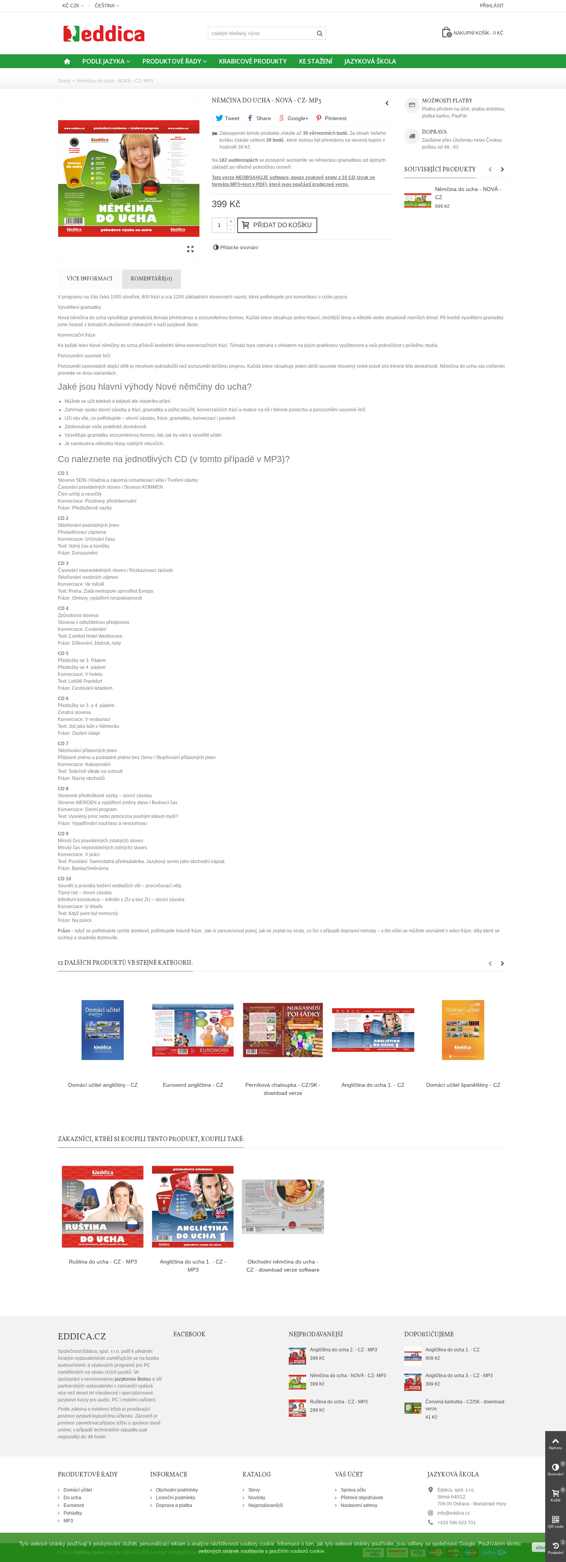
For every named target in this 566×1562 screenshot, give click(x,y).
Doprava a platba (173, 1505)
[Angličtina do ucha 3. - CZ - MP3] (413, 1381)
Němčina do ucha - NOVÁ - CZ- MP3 (348, 1375)
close (543, 1547)
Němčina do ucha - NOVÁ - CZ (468, 193)
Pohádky (72, 1513)
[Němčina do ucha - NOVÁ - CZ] (417, 200)
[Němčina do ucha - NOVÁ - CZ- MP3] (129, 179)
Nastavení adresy (358, 1505)
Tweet (231, 118)
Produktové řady (171, 61)
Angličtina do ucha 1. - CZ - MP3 (193, 1266)
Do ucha (71, 1497)
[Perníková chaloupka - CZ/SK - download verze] (283, 1030)
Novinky (256, 1497)
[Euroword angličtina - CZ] (193, 1030)
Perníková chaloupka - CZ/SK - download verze (283, 1089)
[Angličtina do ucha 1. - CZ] (373, 1030)
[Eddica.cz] (104, 32)
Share (263, 118)
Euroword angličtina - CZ (193, 1085)
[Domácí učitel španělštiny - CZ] (463, 1030)
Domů (64, 81)
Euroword (73, 1505)
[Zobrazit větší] (190, 249)
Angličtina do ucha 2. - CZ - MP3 (343, 1350)
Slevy (253, 1490)
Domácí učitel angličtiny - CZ (103, 1085)
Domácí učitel (77, 1490)
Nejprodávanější (265, 1505)
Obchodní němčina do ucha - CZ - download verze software (283, 1266)
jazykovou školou (133, 1379)
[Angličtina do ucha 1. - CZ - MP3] (193, 1207)
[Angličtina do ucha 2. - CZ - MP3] (297, 1356)
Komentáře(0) (151, 279)
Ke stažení (315, 61)
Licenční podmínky (175, 1497)
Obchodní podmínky (176, 1490)
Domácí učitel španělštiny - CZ (463, 1085)
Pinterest (335, 118)
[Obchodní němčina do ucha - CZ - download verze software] (283, 1207)
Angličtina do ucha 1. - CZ (373, 1085)
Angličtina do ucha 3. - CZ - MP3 (459, 1375)
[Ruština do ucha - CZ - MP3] (103, 1207)
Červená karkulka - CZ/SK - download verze (464, 1405)
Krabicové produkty (253, 61)
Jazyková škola (370, 61)
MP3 (67, 1520)
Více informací (89, 279)
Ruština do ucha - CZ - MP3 (103, 1262)
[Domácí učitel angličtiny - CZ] (103, 1030)
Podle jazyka (103, 61)
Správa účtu (353, 1490)
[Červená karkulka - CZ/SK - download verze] (413, 1407)
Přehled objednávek (361, 1497)
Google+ (297, 118)
